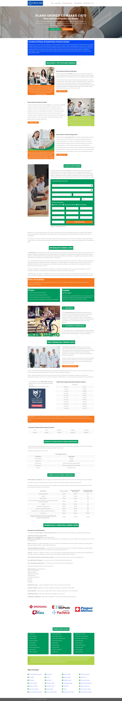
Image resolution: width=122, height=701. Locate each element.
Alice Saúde (48, 680)
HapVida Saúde (49, 689)
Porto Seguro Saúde (67, 683)
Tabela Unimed (32, 386)
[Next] (118, 22)
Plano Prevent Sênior (33, 689)
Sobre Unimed (58, 3)
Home (52, 3)
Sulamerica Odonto (33, 686)
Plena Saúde (49, 674)
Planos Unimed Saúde (67, 3)
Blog (92, 3)
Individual (70, 73)
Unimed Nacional (32, 252)
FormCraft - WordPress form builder (58, 226)
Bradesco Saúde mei (85, 686)
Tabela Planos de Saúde (68, 692)
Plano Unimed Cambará (52, 232)
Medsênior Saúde (67, 680)
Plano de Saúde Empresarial (35, 674)
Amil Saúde (31, 677)
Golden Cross (83, 677)
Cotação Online (86, 3)
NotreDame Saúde (50, 683)
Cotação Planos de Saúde (86, 692)
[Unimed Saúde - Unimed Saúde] (35, 3)
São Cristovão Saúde (85, 680)
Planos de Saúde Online (51, 692)
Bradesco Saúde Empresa (86, 683)
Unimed (68, 170)
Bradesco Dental (67, 677)
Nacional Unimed (70, 312)
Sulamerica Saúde (33, 683)
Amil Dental (31, 680)
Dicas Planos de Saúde (85, 689)
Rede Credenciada (78, 3)
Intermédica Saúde (50, 686)
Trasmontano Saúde (84, 674)
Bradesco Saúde (66, 674)
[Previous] (4, 22)
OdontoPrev (66, 686)
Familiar (49, 105)
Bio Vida (48, 677)
